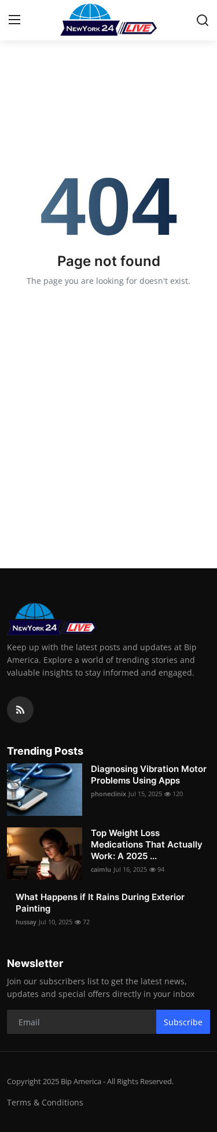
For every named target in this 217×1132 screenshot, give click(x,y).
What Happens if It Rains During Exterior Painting (100, 902)
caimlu (101, 869)
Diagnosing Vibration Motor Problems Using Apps (149, 774)
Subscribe (183, 1022)
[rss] (20, 709)
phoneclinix (108, 793)
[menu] (14, 20)
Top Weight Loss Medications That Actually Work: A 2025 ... (147, 844)
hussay (26, 921)
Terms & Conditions (45, 1102)
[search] (202, 20)
